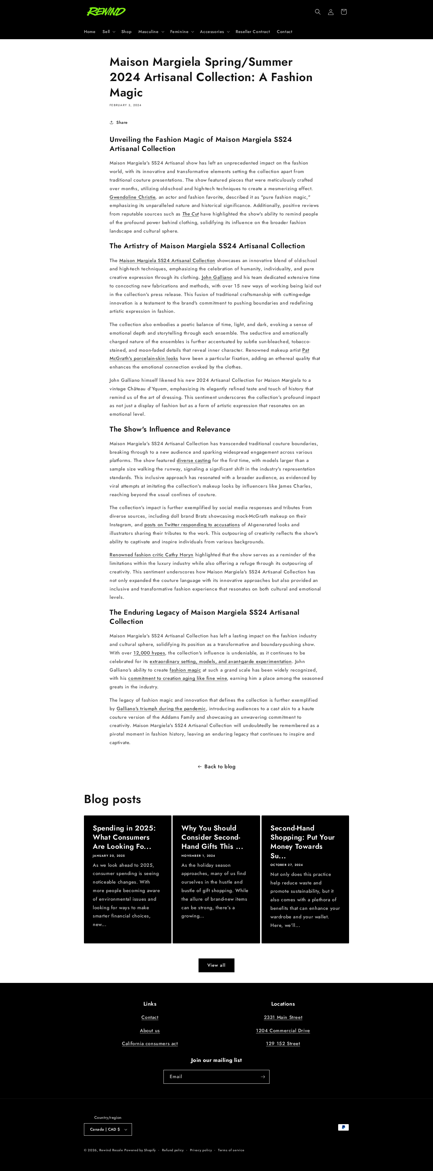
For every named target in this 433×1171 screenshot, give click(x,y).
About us (150, 1030)
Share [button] (122, 122)
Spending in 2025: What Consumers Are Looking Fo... (124, 837)
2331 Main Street (283, 1017)
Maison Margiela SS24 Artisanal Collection (167, 260)
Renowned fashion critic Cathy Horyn (152, 554)
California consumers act (150, 1043)
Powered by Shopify (140, 1150)
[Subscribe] (262, 1077)
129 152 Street (283, 1043)
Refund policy (173, 1150)
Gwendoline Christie (132, 197)
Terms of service (231, 1150)
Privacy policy (201, 1150)
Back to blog (220, 766)
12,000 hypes (149, 652)
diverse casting (194, 460)
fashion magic (185, 670)
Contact (149, 1017)
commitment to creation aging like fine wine (177, 678)
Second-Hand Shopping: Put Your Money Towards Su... (302, 841)
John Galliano (217, 277)
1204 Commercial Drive (283, 1030)
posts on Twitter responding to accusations (192, 524)
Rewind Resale (111, 1150)
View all (216, 965)
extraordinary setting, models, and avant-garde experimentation (221, 661)
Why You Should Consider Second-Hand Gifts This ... (212, 837)
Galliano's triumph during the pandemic (161, 708)
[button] (108, 31)
